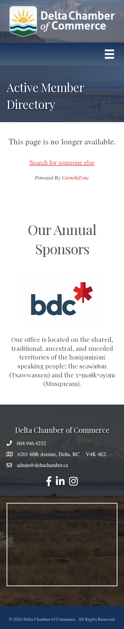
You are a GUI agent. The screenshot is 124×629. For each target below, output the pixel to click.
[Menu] (109, 54)
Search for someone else (62, 162)
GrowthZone (75, 177)
